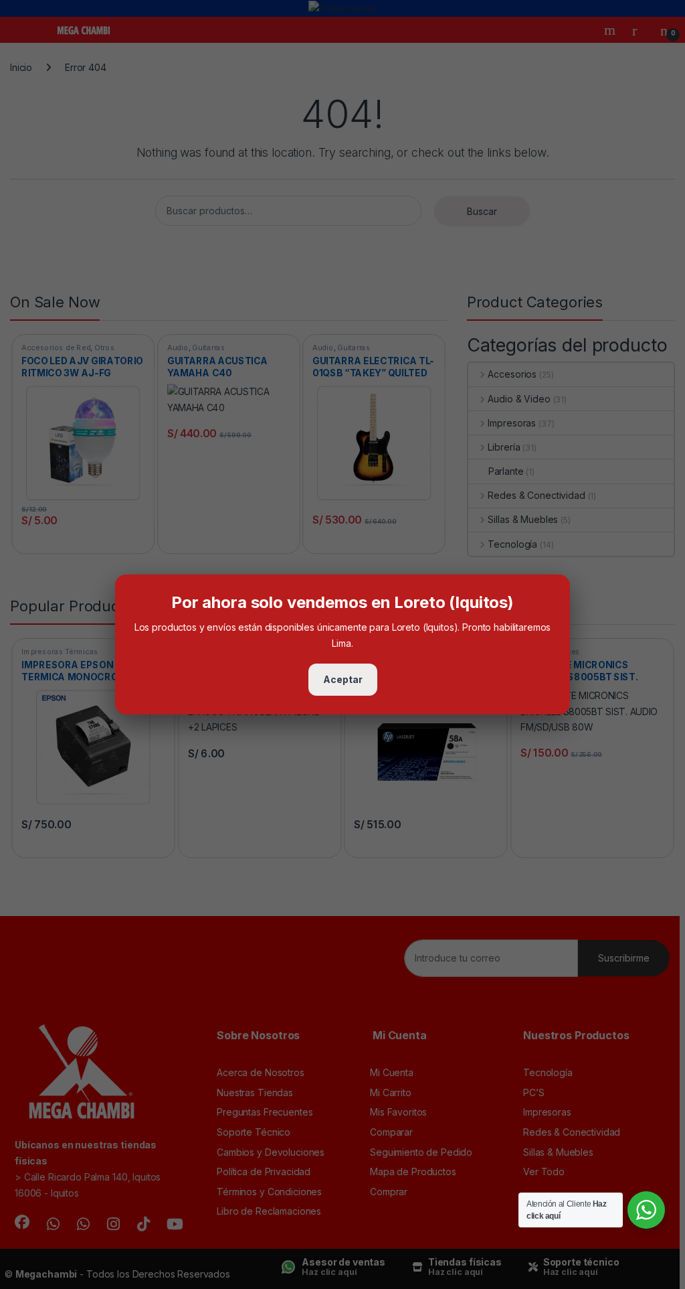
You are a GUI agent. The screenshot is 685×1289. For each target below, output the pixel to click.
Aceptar (343, 679)
